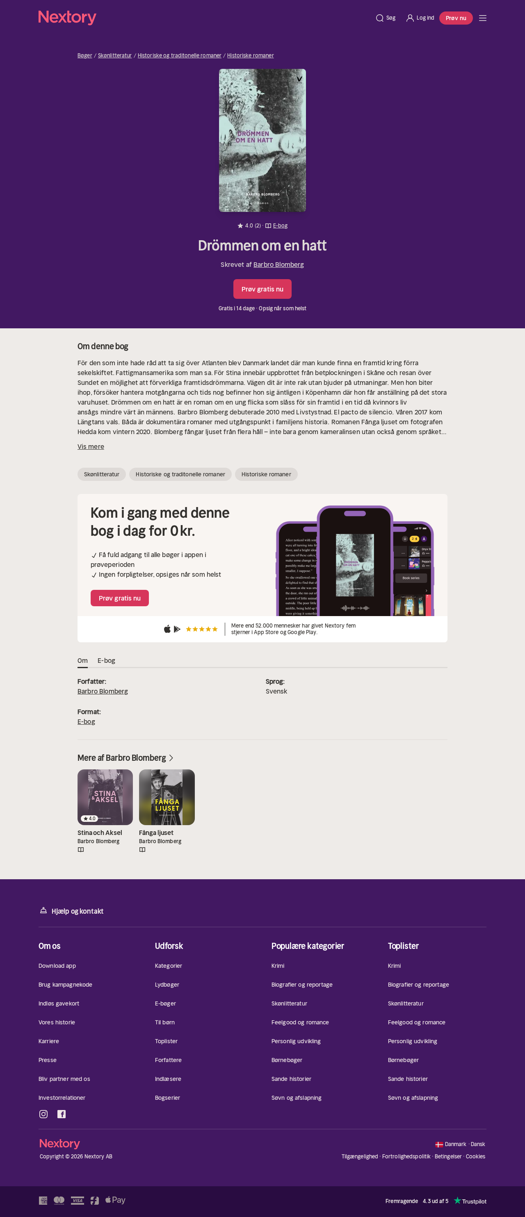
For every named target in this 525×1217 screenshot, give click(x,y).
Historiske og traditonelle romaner (179, 55)
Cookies (476, 1156)
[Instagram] (43, 1114)
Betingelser (448, 1156)
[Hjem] (204, 18)
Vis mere (91, 446)
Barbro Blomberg (278, 264)
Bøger (85, 55)
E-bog (86, 721)
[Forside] (483, 18)
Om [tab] (83, 660)
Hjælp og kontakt (78, 911)
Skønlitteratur (115, 55)
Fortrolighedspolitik (406, 1156)
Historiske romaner (250, 55)
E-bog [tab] (106, 660)
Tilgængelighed (360, 1156)
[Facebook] (61, 1114)
